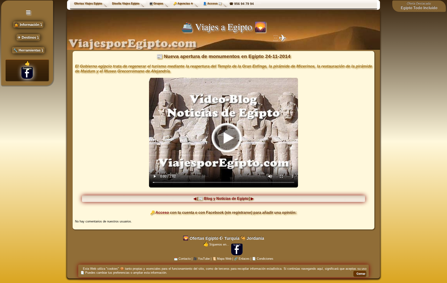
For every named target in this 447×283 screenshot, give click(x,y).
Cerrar (360, 273)
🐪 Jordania (252, 238)
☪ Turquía (229, 238)
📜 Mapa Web (221, 258)
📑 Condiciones (262, 258)
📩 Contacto (182, 258)
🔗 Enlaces (242, 258)
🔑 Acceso (159, 213)
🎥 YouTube (201, 258)
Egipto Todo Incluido (419, 8)
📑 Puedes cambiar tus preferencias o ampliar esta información (123, 272)
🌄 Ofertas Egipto (200, 238)
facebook (237, 245)
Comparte (27, 68)
